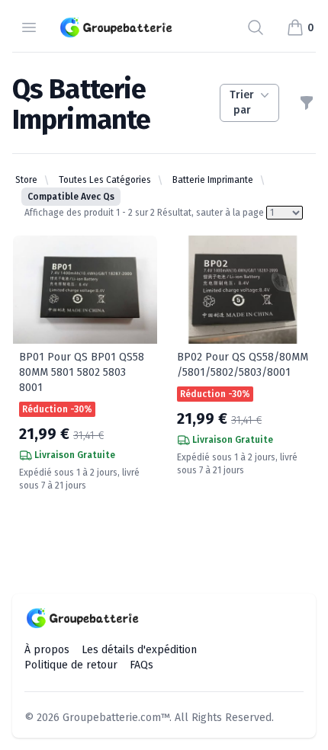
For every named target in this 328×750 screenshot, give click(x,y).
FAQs (141, 665)
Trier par (242, 102)
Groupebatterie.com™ (116, 717)
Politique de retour (70, 665)
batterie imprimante (212, 180)
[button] (300, 27)
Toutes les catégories (105, 180)
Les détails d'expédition (139, 649)
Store (26, 180)
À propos (46, 649)
